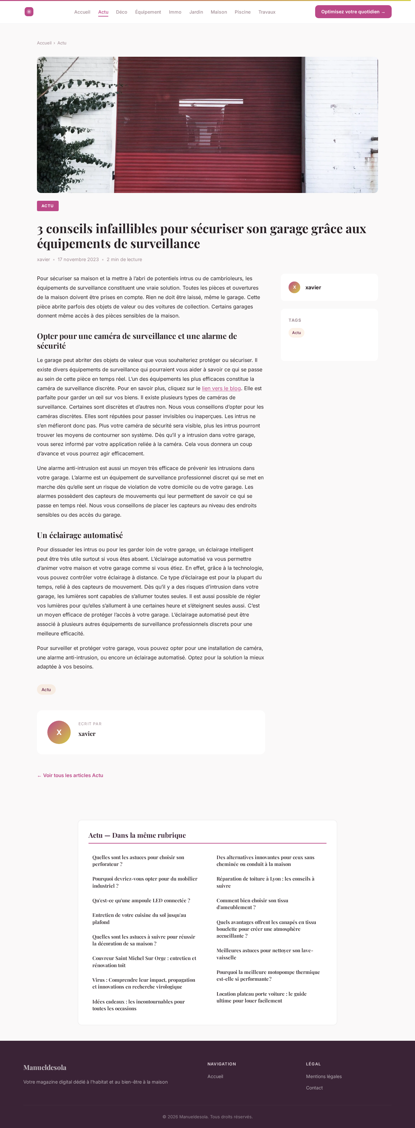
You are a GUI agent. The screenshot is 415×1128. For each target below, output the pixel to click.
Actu (103, 11)
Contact (314, 1087)
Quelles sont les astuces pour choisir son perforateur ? (138, 860)
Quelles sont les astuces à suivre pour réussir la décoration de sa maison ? (143, 940)
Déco (121, 11)
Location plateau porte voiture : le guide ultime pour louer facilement (262, 997)
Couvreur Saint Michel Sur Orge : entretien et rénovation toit (144, 961)
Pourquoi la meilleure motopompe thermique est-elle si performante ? (268, 975)
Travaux (267, 11)
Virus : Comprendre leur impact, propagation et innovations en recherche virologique (143, 983)
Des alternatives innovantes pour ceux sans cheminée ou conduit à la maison (265, 860)
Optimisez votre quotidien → (353, 11)
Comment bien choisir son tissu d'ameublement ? (252, 903)
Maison (219, 11)
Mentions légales (324, 1076)
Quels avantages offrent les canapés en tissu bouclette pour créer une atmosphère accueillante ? (266, 929)
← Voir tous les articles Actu (70, 775)
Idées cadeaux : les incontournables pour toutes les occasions (138, 1005)
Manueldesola (44, 1067)
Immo (175, 11)
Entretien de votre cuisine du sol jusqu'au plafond (139, 918)
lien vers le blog (221, 388)
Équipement (148, 11)
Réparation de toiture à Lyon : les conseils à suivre (265, 882)
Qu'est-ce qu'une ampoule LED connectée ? (141, 900)
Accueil (82, 11)
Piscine (243, 11)
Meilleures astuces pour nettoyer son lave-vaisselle (265, 953)
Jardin (196, 11)
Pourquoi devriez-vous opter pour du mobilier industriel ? (144, 882)
